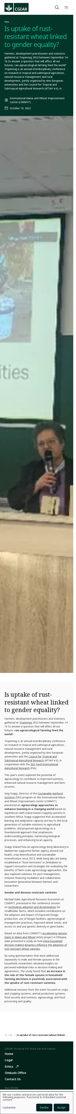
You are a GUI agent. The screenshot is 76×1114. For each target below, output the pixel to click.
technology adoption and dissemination (32, 907)
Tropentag (25, 722)
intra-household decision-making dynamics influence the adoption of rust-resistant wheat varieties (35, 945)
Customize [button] (9, 1107)
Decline (44, 1107)
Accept (61, 1107)
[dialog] (36, 1102)
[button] (57, 7)
